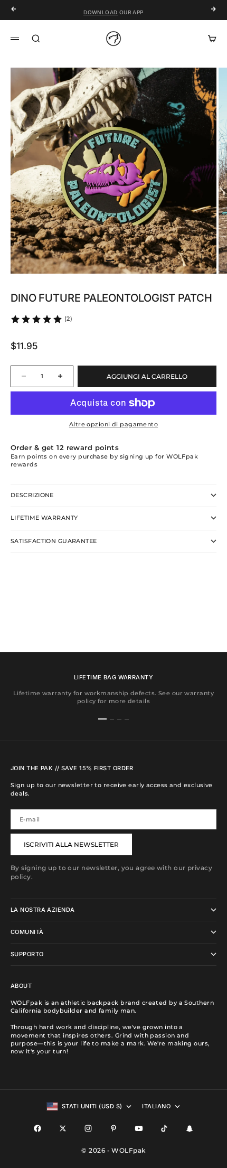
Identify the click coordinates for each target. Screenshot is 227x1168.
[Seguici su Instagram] (88, 1128)
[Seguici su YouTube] (139, 1128)
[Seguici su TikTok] (164, 1128)
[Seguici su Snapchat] (189, 1128)
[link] (41, 319)
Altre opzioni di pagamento (113, 424)
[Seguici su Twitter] (63, 1128)
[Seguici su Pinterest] (113, 1128)
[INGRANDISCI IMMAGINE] (201, 258)
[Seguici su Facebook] (37, 1128)
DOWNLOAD (100, 10)
